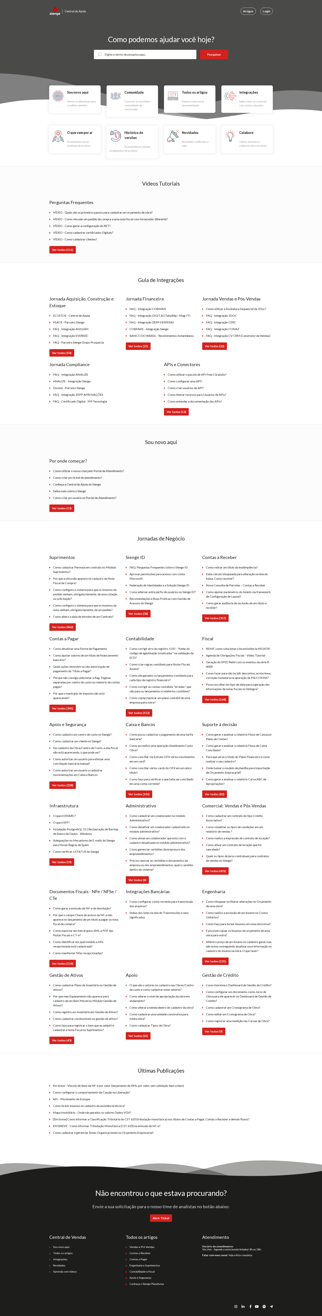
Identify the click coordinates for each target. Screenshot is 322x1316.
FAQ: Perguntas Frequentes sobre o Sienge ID (159, 567)
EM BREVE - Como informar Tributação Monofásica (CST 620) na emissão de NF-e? (106, 1126)
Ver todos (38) (138, 613)
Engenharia (213, 891)
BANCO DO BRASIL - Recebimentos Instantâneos (162, 335)
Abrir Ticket (161, 1218)
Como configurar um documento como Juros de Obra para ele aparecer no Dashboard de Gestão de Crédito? (238, 996)
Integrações (60, 1259)
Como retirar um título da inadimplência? (232, 567)
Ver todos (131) (215, 961)
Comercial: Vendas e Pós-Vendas (234, 805)
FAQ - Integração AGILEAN (71, 329)
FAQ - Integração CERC (221, 322)
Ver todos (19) (62, 862)
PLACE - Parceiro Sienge (68, 322)
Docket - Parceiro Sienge (69, 388)
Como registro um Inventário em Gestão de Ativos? (85, 1012)
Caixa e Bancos (140, 724)
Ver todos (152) (139, 713)
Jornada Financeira (145, 298)
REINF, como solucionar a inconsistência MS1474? (238, 648)
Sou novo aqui (161, 442)
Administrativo (141, 805)
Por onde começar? (68, 460)
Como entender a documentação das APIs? (195, 401)
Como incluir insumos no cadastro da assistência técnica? (89, 1105)
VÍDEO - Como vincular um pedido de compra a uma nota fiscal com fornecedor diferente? (110, 219)
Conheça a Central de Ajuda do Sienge (77, 484)
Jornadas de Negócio (161, 538)
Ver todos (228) (62, 785)
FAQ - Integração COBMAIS (148, 309)
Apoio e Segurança (67, 724)
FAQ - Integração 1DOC (221, 315)
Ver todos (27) (138, 346)
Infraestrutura (63, 805)
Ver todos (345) (62, 708)
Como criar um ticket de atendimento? (77, 477)
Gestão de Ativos (66, 975)
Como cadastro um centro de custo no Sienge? (82, 734)
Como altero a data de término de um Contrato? (83, 616)
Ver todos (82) (214, 794)
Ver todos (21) (138, 1036)
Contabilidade (140, 638)
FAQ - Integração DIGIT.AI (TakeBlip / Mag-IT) (160, 315)
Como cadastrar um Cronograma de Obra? (233, 1007)
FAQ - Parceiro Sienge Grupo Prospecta (78, 342)
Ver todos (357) (215, 618)
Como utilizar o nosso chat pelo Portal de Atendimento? (88, 471)
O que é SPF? (61, 822)
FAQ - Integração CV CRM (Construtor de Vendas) (238, 335)
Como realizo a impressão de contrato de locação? (238, 838)
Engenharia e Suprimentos (145, 1265)
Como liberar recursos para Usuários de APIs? (197, 394)
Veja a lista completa (240, 1255)
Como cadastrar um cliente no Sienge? (77, 741)
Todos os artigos (63, 1253)
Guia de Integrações (161, 280)
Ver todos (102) (139, 794)
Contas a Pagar (64, 638)
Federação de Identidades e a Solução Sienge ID (159, 585)
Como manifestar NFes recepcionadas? (78, 953)
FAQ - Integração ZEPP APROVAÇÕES (78, 394)
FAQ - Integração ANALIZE (70, 374)
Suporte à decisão (219, 724)
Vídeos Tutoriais (161, 183)
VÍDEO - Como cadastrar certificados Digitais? (83, 232)
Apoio (132, 975)
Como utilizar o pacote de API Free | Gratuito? (197, 374)
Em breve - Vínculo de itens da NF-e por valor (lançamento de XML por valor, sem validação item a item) (118, 1085)
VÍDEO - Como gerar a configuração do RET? (82, 226)
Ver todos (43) (62, 1040)
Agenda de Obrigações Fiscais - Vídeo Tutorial (235, 655)
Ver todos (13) (176, 411)
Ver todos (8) (137, 880)
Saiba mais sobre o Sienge (69, 491)
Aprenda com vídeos (65, 1271)
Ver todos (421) (215, 871)
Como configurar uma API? (185, 381)
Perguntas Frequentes (71, 202)
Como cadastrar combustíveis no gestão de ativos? (85, 1018)
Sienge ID (135, 557)
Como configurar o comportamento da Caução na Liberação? (91, 1092)
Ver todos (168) (215, 699)
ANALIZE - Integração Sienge (72, 381)
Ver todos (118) (62, 963)
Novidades (59, 1265)
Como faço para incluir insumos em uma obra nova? (238, 924)
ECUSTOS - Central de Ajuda (71, 315)
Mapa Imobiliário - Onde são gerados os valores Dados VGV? (92, 1112)
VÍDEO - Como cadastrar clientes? (75, 239)
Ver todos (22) (214, 346)
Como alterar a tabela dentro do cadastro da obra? (162, 1007)
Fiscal (207, 638)
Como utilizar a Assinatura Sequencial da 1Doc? (236, 309)
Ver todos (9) (214, 1031)
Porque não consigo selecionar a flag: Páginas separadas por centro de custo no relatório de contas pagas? (86, 682)
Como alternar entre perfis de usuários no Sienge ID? (163, 592)
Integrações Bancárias (148, 891)
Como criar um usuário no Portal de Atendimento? (84, 497)
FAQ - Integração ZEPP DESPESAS (152, 322)
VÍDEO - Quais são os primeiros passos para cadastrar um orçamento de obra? (103, 212)
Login (266, 11)
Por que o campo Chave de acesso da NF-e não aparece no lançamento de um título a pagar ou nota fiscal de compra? (85, 919)
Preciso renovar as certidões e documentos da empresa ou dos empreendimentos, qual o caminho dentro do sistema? (161, 865)
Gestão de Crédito (220, 975)
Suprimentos (62, 557)
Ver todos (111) (62, 249)
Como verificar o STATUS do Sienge (76, 851)
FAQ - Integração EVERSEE (70, 335)
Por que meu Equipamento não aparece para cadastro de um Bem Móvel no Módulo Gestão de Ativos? (84, 1000)
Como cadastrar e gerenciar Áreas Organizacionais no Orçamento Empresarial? (103, 1132)
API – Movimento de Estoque (71, 1099)
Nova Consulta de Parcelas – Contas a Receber (235, 585)
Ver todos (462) (62, 627)
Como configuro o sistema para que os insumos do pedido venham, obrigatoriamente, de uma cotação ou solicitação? (85, 594)
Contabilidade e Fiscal (142, 1271)
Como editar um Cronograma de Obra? (231, 1014)
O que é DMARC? (64, 815)
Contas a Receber (219, 557)
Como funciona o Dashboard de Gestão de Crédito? (239, 985)
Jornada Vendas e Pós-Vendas (231, 298)
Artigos (248, 11)
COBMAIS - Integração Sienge (149, 329)
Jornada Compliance (69, 364)
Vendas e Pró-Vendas (142, 1246)
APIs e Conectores (182, 364)
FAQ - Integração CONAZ (222, 329)
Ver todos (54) (62, 353)
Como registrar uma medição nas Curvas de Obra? (238, 1021)
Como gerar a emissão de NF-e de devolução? (82, 908)
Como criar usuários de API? (186, 388)
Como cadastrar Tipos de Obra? (150, 1025)
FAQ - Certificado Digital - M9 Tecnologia (80, 401)
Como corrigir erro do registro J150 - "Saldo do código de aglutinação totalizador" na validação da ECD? (162, 653)
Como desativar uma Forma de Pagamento (80, 648)
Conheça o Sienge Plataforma (147, 1283)
